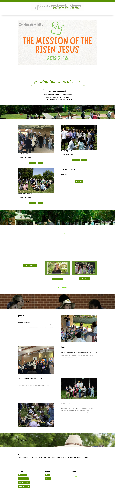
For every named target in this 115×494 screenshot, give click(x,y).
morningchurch (23, 478)
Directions (32, 163)
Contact (43, 1)
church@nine (22, 474)
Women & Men (69, 13)
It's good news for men (30, 265)
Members (70, 1)
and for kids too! (85, 278)
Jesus (52, 13)
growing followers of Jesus (57, 82)
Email (47, 474)
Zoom (40, 163)
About (49, 1)
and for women (57, 279)
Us (76, 13)
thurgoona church (24, 486)
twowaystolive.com (63, 233)
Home (40, 13)
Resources (56, 1)
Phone (48, 478)
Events (63, 1)
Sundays (45, 13)
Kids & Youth (60, 13)
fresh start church (24, 482)
